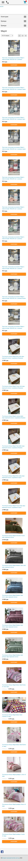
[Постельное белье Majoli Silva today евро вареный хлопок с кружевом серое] (14, 466)
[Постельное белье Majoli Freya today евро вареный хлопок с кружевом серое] (14, 495)
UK (0, 6)
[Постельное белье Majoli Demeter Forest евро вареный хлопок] (14, 525)
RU (2, 6)
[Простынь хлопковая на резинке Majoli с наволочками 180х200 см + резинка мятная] (14, 227)
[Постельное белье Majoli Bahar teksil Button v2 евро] (14, 734)
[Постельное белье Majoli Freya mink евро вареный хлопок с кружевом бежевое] (14, 376)
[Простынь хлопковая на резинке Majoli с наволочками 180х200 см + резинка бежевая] (14, 316)
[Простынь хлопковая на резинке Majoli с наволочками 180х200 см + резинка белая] (14, 286)
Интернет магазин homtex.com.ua (10, 858)
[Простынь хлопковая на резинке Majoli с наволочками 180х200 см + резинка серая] (14, 137)
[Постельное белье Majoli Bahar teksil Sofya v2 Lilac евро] (14, 675)
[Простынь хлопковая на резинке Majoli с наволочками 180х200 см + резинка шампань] (14, 47)
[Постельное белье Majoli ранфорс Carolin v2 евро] (14, 824)
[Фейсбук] (2, 852)
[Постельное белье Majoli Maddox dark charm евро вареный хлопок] (14, 615)
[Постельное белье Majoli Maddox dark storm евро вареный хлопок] (14, 585)
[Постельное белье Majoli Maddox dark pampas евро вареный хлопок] (14, 645)
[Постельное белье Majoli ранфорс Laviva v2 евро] (14, 764)
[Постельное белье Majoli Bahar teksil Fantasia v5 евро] (14, 704)
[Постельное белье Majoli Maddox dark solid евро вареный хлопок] (14, 555)
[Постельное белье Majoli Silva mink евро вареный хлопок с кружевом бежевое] (14, 346)
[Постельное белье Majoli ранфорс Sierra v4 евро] (14, 794)
